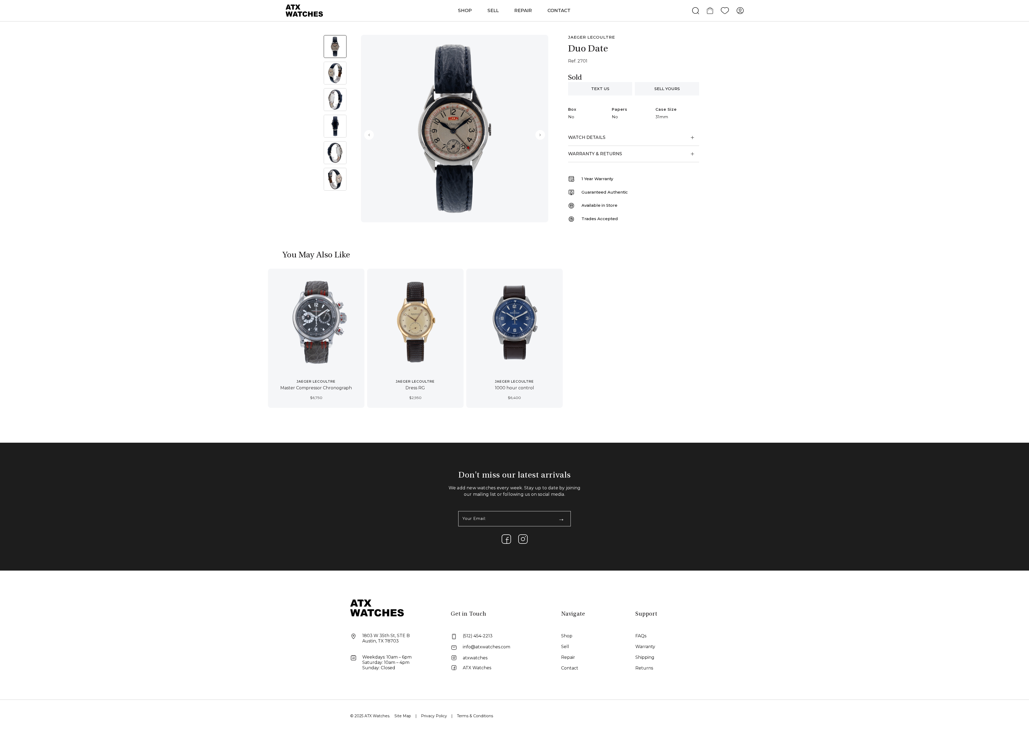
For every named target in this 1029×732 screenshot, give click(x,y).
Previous (369, 135)
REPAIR (523, 10)
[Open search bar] (695, 10)
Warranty (645, 646)
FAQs (640, 635)
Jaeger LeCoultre (591, 37)
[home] (377, 607)
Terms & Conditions (475, 715)
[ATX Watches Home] (304, 10)
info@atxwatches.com (486, 646)
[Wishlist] (725, 10)
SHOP (465, 10)
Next (540, 135)
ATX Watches (477, 667)
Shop (566, 635)
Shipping (644, 657)
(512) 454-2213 (478, 635)
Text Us (600, 88)
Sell (493, 10)
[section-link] (506, 539)
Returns (644, 668)
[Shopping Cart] (710, 10)
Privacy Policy (434, 715)
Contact (559, 10)
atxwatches (475, 657)
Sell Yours (667, 88)
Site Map (402, 715)
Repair (568, 657)
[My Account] (740, 10)
